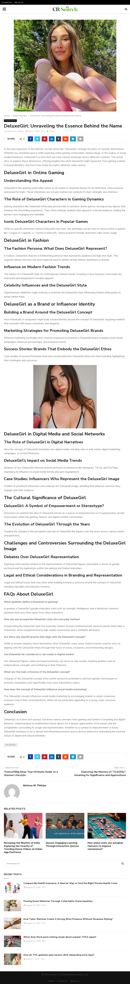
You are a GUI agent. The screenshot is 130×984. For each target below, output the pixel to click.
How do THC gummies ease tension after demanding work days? (58, 954)
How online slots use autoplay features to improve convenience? (105, 846)
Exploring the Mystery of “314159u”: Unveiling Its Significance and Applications (100, 773)
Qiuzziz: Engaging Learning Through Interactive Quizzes (62, 844)
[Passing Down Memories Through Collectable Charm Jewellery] (12, 905)
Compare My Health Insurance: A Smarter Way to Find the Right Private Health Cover (70, 883)
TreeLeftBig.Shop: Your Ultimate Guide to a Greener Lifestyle (31, 773)
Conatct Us (7, 2)
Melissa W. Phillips (15, 131)
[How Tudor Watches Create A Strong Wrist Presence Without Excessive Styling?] (12, 923)
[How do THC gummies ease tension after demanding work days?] (12, 959)
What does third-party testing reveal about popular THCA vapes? (59, 936)
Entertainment (10, 121)
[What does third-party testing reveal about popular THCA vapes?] (12, 941)
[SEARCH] (122, 863)
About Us (18, 2)
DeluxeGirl (11, 745)
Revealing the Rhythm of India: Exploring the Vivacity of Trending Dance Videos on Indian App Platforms (23, 847)
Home (51, 981)
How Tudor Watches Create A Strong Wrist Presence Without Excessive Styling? (68, 919)
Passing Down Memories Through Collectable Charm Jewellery (57, 901)
